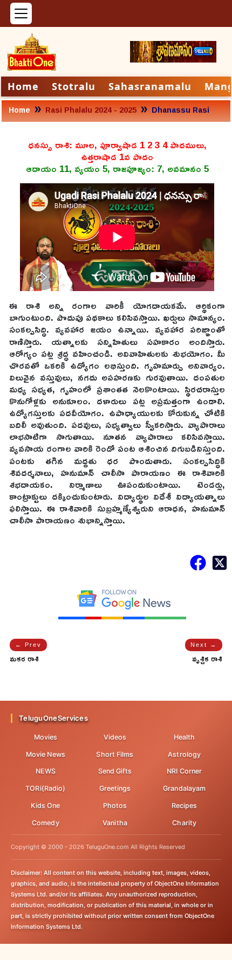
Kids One (45, 806)
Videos (115, 737)
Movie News (45, 754)
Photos (115, 806)
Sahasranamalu (150, 86)
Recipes (184, 806)
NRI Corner (184, 771)
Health (184, 737)
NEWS (46, 771)
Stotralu (73, 86)
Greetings (115, 788)
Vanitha (115, 823)
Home (23, 86)
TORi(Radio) (45, 788)
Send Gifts (115, 771)
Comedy (45, 823)
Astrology (184, 754)
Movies (46, 737)
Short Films (114, 754)
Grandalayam (184, 788)
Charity (184, 823)
